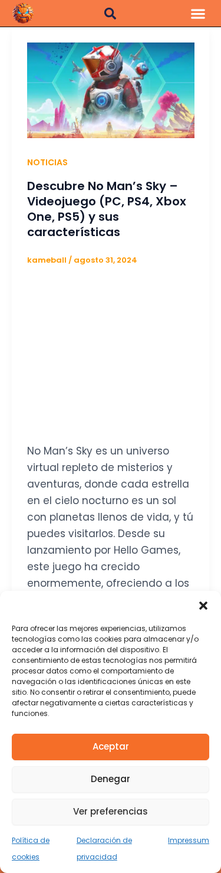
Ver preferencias (110, 811)
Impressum (188, 840)
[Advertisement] (110, 349)
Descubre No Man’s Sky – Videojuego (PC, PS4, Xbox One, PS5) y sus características (106, 209)
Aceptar (111, 746)
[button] (203, 606)
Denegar (110, 779)
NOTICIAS (47, 162)
